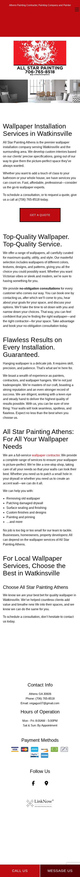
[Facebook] (33, 784)
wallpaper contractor (46, 455)
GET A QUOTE (40, 215)
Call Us (20, 871)
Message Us (60, 871)
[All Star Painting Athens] (40, 58)
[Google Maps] (46, 784)
